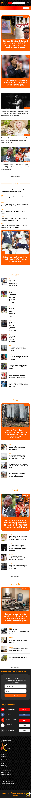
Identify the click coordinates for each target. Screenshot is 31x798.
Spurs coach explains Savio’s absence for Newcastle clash (12, 312)
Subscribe (15, 695)
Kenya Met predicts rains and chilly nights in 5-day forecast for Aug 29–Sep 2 (19, 465)
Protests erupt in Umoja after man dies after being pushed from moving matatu (18, 447)
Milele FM (3, 756)
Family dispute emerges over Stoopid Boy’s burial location (17, 376)
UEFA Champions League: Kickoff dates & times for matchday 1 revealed (18, 366)
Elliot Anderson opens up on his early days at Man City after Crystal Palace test (18, 384)
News (2, 217)
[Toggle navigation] (28, 3)
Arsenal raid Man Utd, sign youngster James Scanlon (13, 338)
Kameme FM (4, 760)
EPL (28, 56)
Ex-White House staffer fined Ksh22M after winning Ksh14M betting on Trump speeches (17, 456)
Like (24, 715)
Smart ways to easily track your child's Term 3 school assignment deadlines (18, 640)
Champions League (13, 363)
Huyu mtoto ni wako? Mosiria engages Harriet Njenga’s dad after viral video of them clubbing (14, 167)
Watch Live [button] (26, 8)
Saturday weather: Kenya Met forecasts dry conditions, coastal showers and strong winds (18, 475)
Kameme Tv (4, 758)
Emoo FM (3, 765)
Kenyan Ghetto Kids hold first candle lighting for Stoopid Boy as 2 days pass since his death (15, 44)
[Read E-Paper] (28, 795)
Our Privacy (4, 742)
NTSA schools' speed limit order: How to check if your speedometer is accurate (19, 631)
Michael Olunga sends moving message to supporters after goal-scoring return (12, 297)
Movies (2, 202)
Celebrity (26, 17)
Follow (24, 720)
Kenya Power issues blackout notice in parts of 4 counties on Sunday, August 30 (19, 348)
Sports (2, 188)
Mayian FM (4, 763)
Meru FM (3, 761)
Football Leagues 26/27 (19, 3)
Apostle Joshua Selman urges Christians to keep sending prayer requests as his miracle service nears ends (15, 113)
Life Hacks (25, 589)
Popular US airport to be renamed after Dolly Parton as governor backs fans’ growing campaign (15, 140)
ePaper (10, 3)
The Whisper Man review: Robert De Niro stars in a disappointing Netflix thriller (12, 326)
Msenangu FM (4, 767)
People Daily (4, 754)
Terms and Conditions (6, 740)
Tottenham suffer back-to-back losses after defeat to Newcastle (15, 259)
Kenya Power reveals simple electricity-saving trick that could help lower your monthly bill (15, 617)
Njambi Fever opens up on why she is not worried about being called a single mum (18, 357)
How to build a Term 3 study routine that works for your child (19, 649)
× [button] (29, 793)
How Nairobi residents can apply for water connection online (19, 658)
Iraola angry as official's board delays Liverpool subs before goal (15, 82)
